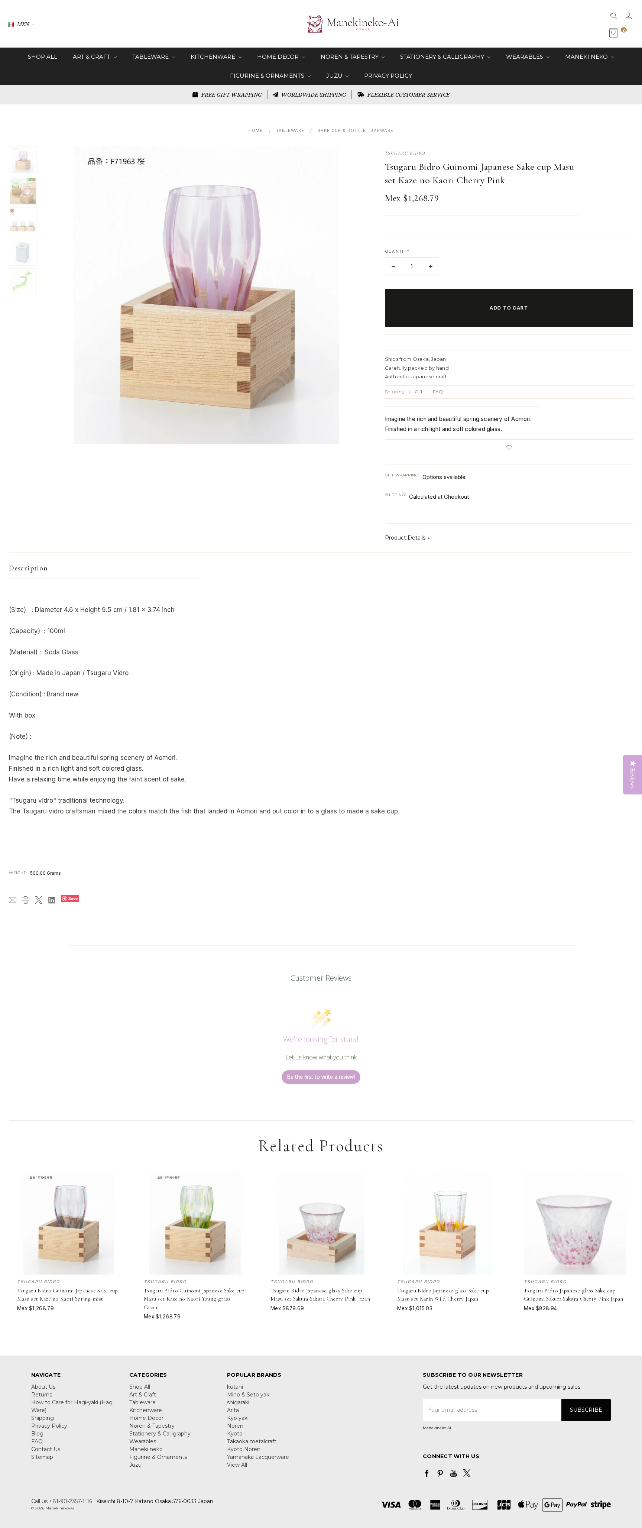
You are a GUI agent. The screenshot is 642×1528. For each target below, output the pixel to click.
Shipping (395, 391)
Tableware (151, 56)
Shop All (42, 56)
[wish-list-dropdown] (509, 447)
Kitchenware (214, 56)
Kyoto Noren (243, 1449)
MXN (23, 23)
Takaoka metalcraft (251, 1441)
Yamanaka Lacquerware (258, 1457)
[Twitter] (38, 900)
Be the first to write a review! (321, 1076)
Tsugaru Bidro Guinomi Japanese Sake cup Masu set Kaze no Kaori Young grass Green (194, 1299)
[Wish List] (114, 1193)
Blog (37, 1433)
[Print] (25, 900)
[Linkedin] (51, 900)
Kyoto (235, 1433)
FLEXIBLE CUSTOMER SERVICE (408, 94)
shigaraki (238, 1402)
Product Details (406, 537)
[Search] (613, 15)
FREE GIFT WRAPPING (231, 94)
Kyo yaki (238, 1418)
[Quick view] (114, 1176)
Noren (235, 1425)
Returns (41, 1394)
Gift (419, 391)
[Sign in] (627, 15)
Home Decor (278, 56)
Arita (233, 1410)
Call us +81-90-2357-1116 (61, 1501)
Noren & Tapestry (350, 56)
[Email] (12, 900)
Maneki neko (587, 56)
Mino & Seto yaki (248, 1394)
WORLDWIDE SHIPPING (313, 94)
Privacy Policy (388, 75)
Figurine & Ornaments (268, 75)
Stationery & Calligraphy (443, 56)
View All (237, 1464)
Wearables (525, 56)
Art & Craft (92, 56)
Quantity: (398, 251)
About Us (43, 1386)
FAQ (438, 391)
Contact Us (45, 1449)
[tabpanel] (68, 1246)
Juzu (335, 75)
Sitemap (42, 1457)
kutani (235, 1386)
